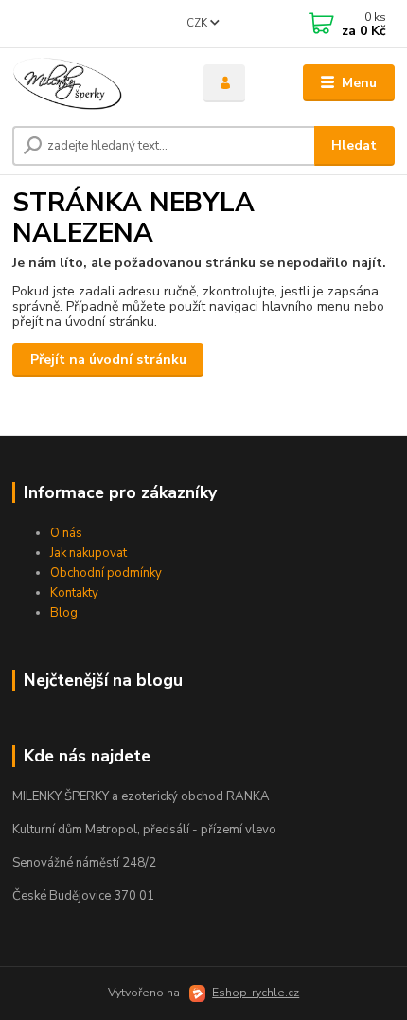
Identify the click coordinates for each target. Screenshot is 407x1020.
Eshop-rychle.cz (255, 992)
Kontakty (74, 592)
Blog (64, 612)
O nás (66, 533)
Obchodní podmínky (106, 573)
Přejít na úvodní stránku (108, 359)
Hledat (354, 145)
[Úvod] (91, 83)
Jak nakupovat (88, 553)
